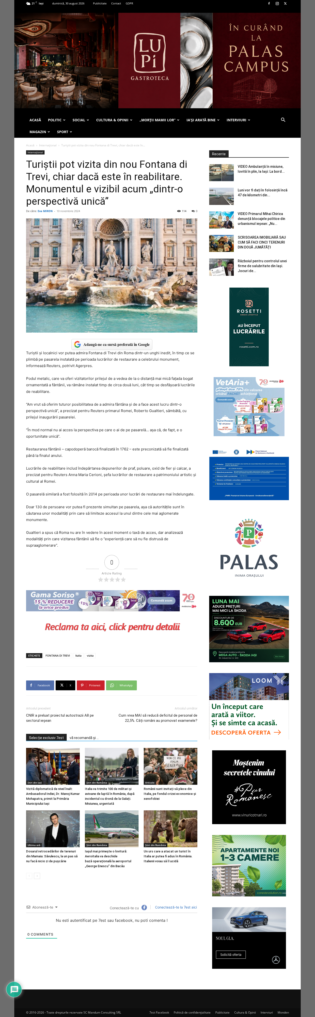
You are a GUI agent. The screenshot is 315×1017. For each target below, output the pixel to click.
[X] (285, 3)
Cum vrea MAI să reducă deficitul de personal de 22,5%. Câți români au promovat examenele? (158, 718)
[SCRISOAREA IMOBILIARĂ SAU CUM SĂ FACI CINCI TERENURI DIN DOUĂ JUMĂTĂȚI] (221, 243)
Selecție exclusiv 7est (46, 738)
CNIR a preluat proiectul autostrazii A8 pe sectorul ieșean (60, 718)
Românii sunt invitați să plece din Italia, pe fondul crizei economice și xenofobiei (170, 794)
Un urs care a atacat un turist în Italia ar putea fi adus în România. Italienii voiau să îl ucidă (168, 856)
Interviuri (267, 1012)
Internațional (48, 145)
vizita (90, 655)
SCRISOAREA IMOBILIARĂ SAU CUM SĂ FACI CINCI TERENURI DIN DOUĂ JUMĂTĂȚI (262, 242)
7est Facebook (159, 1012)
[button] (283, 120)
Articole (150, 782)
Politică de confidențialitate (192, 1012)
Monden (283, 1012)
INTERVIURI (236, 120)
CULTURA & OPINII (112, 120)
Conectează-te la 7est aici (175, 907)
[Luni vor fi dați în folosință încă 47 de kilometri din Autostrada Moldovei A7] (221, 196)
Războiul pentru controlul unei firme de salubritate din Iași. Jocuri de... (262, 266)
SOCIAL (79, 120)
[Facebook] (269, 3)
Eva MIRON (45, 211)
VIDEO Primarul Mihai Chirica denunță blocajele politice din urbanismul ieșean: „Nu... (261, 219)
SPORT (62, 131)
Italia (78, 655)
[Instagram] (277, 3)
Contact (116, 3)
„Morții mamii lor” (157, 120)
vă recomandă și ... (84, 738)
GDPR (129, 3)
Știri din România (96, 782)
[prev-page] (29, 876)
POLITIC (55, 120)
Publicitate (100, 3)
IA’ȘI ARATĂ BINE (201, 120)
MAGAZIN (38, 131)
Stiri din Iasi (35, 782)
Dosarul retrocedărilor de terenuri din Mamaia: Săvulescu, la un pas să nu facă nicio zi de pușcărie (52, 856)
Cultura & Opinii (245, 1012)
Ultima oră (34, 845)
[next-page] (37, 876)
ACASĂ (35, 120)
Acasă (30, 145)
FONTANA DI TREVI (58, 655)
